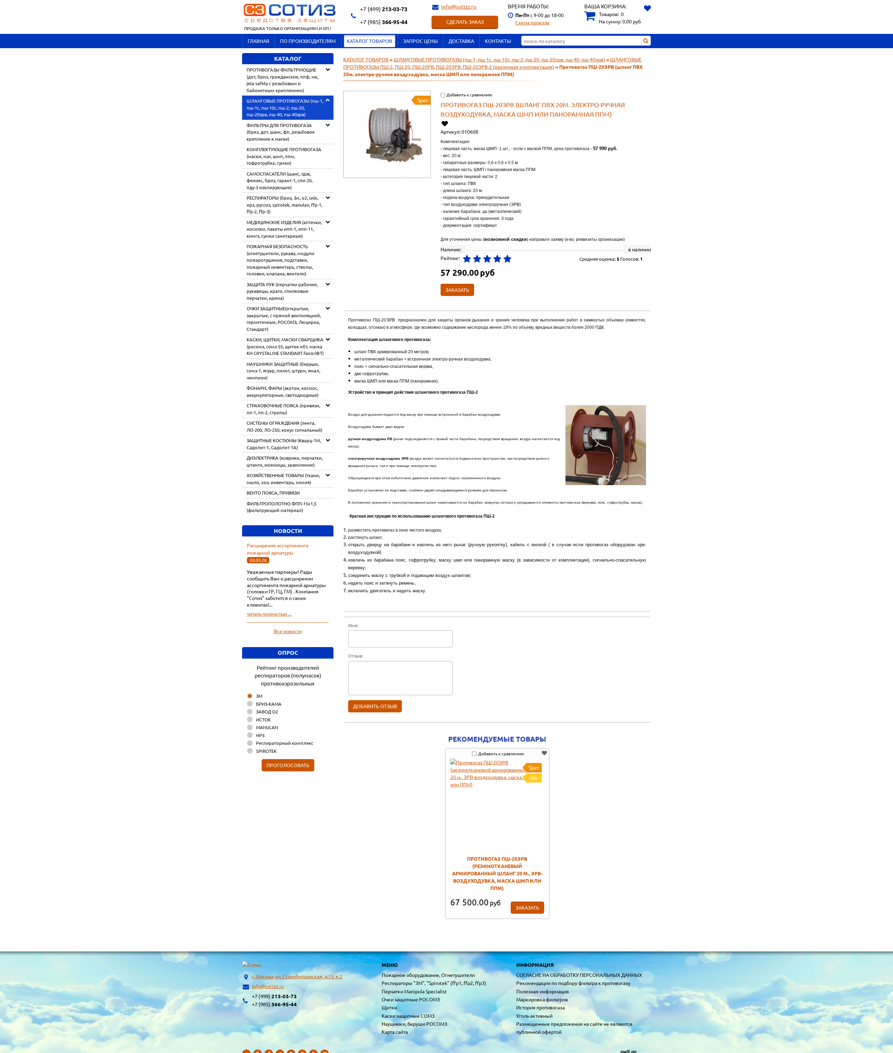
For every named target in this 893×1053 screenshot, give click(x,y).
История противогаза (540, 1007)
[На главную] (251, 965)
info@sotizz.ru (458, 6)
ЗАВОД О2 (267, 711)
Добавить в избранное (445, 123)
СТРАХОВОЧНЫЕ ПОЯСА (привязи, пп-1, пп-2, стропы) (283, 408)
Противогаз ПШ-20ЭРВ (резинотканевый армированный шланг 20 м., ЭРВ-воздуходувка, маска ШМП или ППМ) (497, 873)
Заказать (527, 907)
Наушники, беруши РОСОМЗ (414, 1024)
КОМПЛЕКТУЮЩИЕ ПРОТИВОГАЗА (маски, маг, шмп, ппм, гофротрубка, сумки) (284, 156)
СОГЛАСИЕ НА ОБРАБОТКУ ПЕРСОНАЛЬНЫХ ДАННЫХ (579, 975)
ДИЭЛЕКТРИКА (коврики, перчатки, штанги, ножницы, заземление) (285, 461)
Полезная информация (542, 991)
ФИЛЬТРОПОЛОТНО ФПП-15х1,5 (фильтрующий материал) (281, 506)
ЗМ (259, 696)
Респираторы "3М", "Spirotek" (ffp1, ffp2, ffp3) (434, 983)
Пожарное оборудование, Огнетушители (428, 975)
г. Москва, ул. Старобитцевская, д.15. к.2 (297, 976)
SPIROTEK (266, 751)
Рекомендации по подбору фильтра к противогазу (573, 983)
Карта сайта (395, 1032)
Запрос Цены (420, 41)
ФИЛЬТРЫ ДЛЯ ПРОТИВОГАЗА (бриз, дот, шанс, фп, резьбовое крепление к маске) (281, 132)
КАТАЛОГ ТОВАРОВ (369, 41)
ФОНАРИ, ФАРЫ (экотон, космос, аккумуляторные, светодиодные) (282, 391)
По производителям (308, 41)
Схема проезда (532, 22)
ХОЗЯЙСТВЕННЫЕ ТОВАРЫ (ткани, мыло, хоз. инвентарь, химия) (283, 478)
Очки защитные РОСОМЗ (411, 999)
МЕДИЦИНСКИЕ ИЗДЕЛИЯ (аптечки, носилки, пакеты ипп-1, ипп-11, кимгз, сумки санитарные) (284, 229)
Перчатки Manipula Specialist (414, 991)
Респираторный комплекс (284, 743)
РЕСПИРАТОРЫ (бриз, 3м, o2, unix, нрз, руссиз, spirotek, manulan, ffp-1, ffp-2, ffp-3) (284, 204)
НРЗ (260, 735)
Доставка (461, 41)
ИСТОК (263, 719)
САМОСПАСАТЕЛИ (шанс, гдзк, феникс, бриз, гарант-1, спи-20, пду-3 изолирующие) (280, 180)
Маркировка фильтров (542, 999)
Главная (258, 41)
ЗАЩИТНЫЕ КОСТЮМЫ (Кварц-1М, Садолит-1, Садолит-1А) (284, 443)
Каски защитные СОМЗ (408, 1016)
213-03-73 (383, 9)
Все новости (288, 631)
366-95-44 (383, 21)
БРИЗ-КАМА (269, 704)
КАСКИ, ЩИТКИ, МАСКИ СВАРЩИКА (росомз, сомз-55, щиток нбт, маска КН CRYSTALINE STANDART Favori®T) (285, 346)
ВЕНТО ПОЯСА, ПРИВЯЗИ (273, 493)
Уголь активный (534, 1016)
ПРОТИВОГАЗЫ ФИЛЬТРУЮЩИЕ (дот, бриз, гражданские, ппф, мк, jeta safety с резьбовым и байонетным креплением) (282, 80)
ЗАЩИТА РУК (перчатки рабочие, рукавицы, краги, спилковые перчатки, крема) (282, 291)
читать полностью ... (269, 613)
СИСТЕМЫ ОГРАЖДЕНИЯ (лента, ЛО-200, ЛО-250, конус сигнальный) (284, 426)
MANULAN (267, 727)
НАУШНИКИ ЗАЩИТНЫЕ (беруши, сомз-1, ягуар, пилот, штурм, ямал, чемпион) (283, 370)
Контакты (498, 41)
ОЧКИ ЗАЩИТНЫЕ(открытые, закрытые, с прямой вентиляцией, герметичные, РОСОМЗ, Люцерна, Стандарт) (284, 318)
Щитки (389, 1007)
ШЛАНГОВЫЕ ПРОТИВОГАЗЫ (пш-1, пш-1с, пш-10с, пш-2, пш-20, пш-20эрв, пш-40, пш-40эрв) (285, 107)
